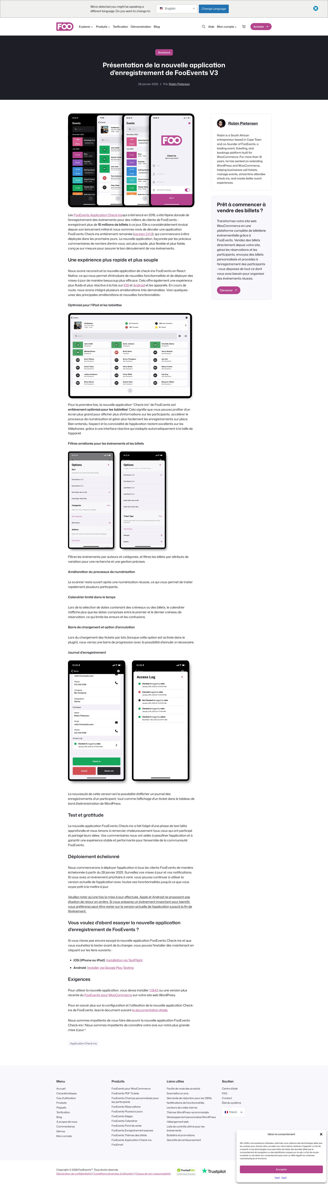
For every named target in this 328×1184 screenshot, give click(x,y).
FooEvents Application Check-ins (98, 215)
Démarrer (226, 290)
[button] (321, 1134)
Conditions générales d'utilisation (113, 1173)
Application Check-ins (83, 1043)
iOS (126, 285)
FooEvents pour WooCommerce (108, 995)
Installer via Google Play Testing (110, 967)
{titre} (277, 1177)
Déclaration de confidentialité (74, 1173)
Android (139, 285)
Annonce (164, 52)
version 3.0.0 (143, 234)
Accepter (281, 1169)
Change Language (214, 8)
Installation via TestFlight (124, 960)
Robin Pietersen (179, 84)
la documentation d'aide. (150, 1010)
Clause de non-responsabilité (153, 1173)
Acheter (258, 27)
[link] (244, 27)
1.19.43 (153, 990)
